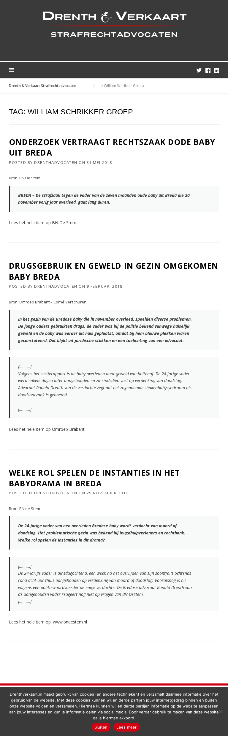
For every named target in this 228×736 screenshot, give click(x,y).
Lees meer (126, 727)
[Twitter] (199, 70)
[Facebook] (207, 70)
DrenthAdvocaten (55, 162)
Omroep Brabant (68, 429)
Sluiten (101, 727)
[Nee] (221, 711)
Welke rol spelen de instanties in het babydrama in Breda (94, 478)
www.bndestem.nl (70, 622)
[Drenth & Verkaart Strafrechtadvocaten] (114, 24)
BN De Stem (64, 222)
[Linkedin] (216, 70)
